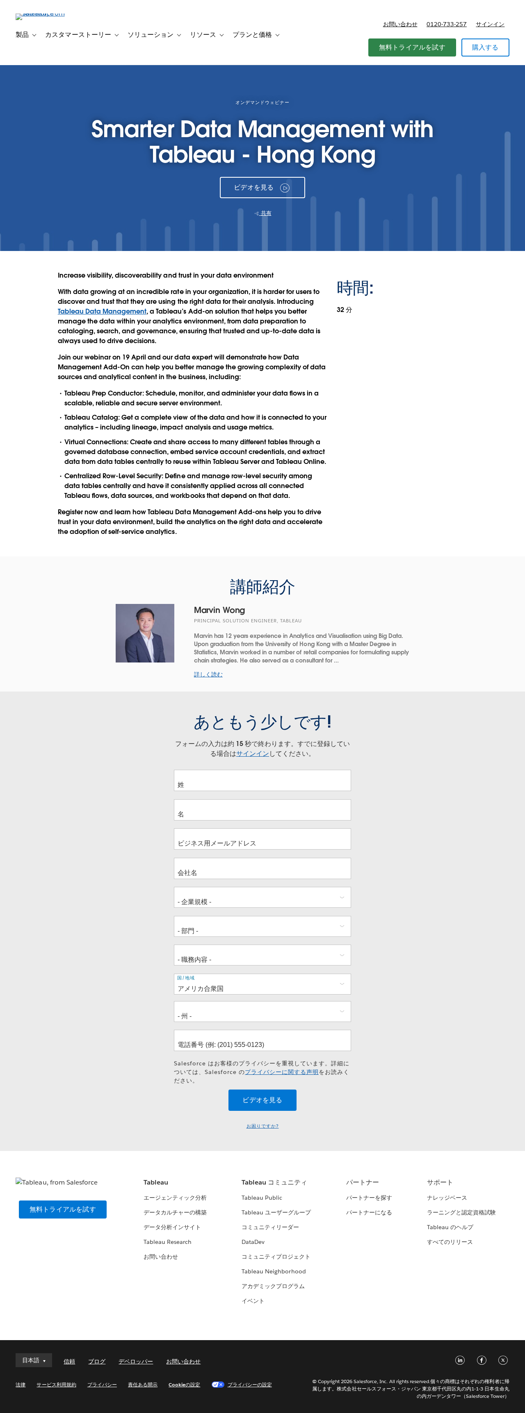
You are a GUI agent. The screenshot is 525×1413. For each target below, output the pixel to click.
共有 (265, 213)
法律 (20, 1384)
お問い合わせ (400, 24)
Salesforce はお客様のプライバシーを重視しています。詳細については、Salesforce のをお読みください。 (261, 1072)
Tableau (156, 1182)
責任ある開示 (143, 1384)
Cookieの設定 (184, 1384)
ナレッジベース (447, 1197)
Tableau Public (262, 1197)
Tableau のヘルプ (450, 1227)
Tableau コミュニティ (274, 1182)
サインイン (490, 24)
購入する (485, 47)
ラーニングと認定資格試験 (461, 1212)
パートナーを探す (369, 1197)
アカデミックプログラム (273, 1286)
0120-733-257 (447, 24)
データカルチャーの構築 (175, 1212)
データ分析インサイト (172, 1227)
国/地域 (186, 978)
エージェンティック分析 (175, 1197)
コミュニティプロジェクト (276, 1256)
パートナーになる (369, 1212)
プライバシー (102, 1384)
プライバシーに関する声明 (282, 1072)
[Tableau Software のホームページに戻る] (46, 13)
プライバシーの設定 (250, 1384)
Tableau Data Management (102, 311)
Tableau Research (168, 1242)
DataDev (253, 1242)
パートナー (362, 1182)
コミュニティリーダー (270, 1227)
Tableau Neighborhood (274, 1271)
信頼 (69, 1361)
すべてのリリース (450, 1242)
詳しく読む (208, 674)
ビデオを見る (254, 187)
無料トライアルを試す (412, 47)
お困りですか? (263, 1126)
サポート (440, 1182)
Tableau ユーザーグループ (276, 1212)
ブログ (96, 1361)
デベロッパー (136, 1361)
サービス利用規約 (56, 1384)
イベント (253, 1300)
